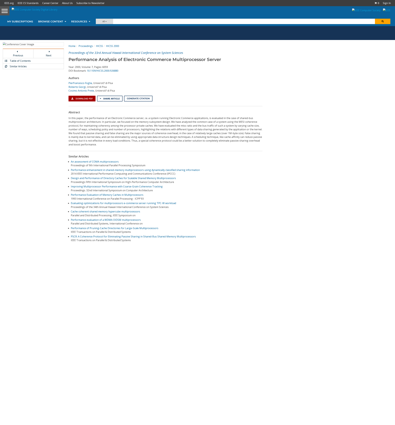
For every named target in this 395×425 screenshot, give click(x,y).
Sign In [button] (387, 3)
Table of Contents (20, 61)
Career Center (50, 3)
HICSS (99, 46)
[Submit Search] (382, 21)
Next (48, 55)
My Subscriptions (20, 21)
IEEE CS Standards (28, 3)
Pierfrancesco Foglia (80, 83)
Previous (18, 55)
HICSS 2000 (112, 46)
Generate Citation (138, 98)
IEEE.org (9, 3)
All (103, 21)
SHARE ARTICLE (111, 98)
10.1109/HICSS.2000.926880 (102, 70)
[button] (377, 3)
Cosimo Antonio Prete (81, 90)
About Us (67, 3)
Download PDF (84, 98)
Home (72, 46)
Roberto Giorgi (77, 87)
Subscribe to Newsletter (90, 3)
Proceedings (86, 46)
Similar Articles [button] (18, 66)
